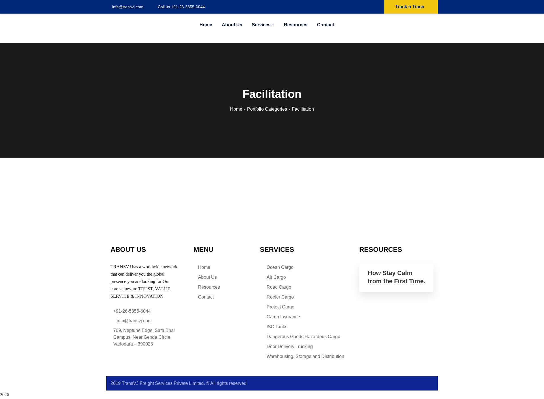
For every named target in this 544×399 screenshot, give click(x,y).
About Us (207, 277)
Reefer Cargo (280, 297)
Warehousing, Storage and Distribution (305, 356)
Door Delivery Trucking (290, 346)
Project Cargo (280, 306)
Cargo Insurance (283, 316)
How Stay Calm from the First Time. (396, 277)
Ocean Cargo (280, 267)
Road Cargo (279, 287)
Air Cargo (276, 277)
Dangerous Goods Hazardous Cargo (303, 336)
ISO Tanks (277, 326)
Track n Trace (409, 6)
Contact (206, 297)
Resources (209, 287)
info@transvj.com (127, 7)
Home (236, 109)
